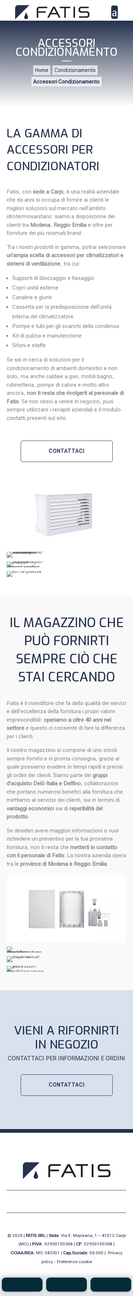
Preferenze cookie (74, 1261)
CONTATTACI (67, 451)
